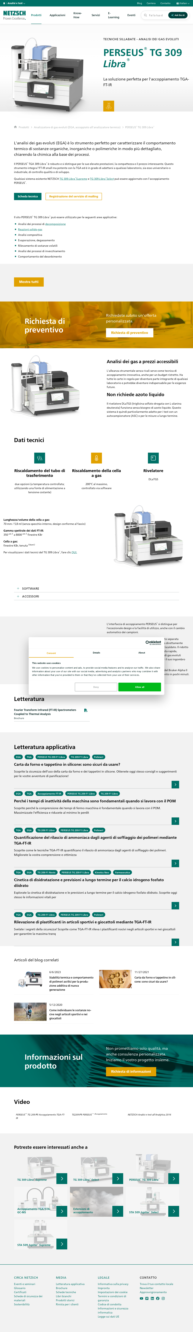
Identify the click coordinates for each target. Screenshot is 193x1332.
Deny (96, 687)
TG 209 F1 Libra (79, 757)
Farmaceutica (122, 872)
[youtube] (141, 1298)
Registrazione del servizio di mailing (73, 196)
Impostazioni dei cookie (113, 1292)
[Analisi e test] (14, 15)
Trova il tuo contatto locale (156, 1284)
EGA (18, 757)
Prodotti (36, 15)
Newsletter (146, 1288)
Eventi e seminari (24, 1284)
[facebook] (158, 1298)
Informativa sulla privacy (113, 1284)
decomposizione (55, 224)
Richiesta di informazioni (131, 1071)
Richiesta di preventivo (129, 333)
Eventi (131, 15)
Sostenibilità (22, 1304)
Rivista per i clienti (67, 1304)
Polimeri (98, 757)
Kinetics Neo (102, 872)
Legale (104, 1277)
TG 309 (139, 127)
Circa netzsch (26, 1277)
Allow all (139, 687)
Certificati (20, 1292)
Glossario (19, 1288)
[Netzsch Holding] (4, 3)
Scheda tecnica (28, 196)
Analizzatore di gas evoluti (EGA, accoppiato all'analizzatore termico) (77, 127)
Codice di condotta (109, 1304)
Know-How (77, 15)
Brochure (61, 1288)
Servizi (96, 15)
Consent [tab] (51, 653)
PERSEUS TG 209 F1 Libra (51, 757)
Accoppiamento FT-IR (49, 793)
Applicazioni (57, 15)
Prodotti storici (65, 1300)
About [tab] (141, 652)
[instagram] (163, 1298)
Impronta (104, 1288)
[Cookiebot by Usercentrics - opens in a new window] (148, 643)
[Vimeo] (147, 1298)
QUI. (74, 552)
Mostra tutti (28, 282)
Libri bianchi (63, 1296)
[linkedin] (152, 1298)
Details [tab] (96, 652)
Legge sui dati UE (108, 1316)
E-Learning (113, 15)
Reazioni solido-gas (30, 229)
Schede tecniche (66, 1292)
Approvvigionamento (153, 1292)
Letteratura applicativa (70, 1284)
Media (61, 1277)
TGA (29, 757)
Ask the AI (180, 15)
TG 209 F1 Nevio (46, 872)
